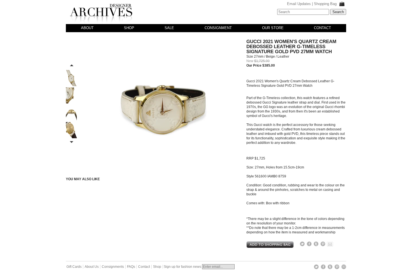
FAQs (131, 267)
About (87, 28)
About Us (92, 267)
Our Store (273, 28)
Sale (169, 28)
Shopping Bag (326, 4)
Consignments (113, 267)
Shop (129, 28)
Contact (322, 28)
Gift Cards (74, 267)
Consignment (218, 28)
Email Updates (299, 4)
